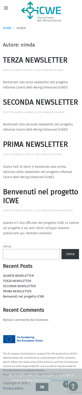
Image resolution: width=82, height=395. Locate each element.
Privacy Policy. (61, 380)
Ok (42, 387)
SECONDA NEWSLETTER (40, 102)
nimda (18, 70)
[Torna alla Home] (41, 11)
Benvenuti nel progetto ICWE (40, 196)
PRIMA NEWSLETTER (35, 144)
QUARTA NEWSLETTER (18, 276)
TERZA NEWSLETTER (35, 60)
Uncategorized (64, 210)
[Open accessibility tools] (73, 386)
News (60, 70)
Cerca (7, 246)
